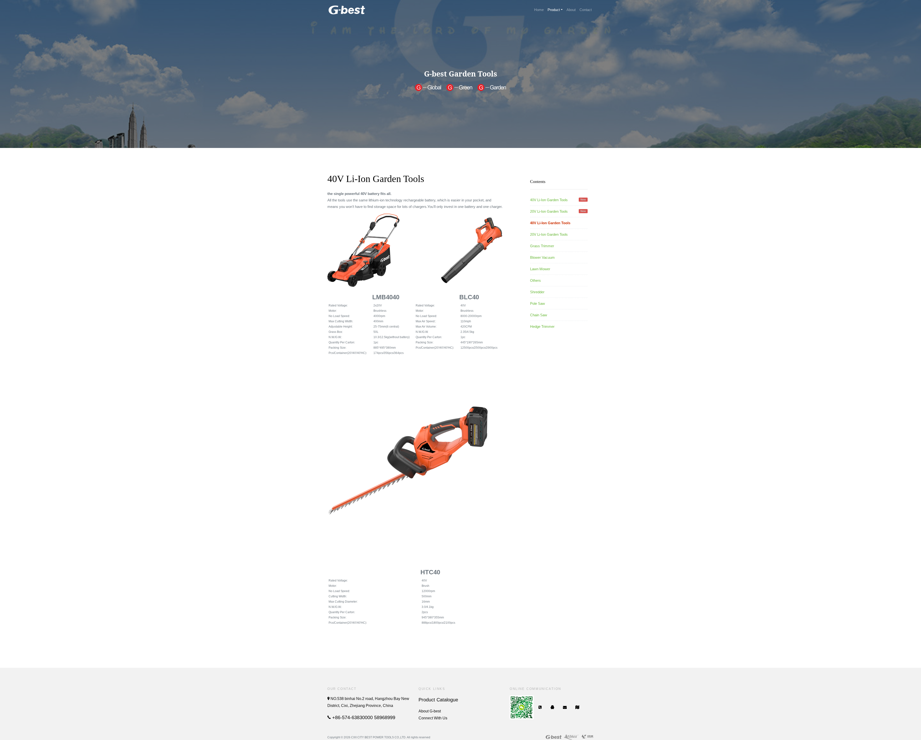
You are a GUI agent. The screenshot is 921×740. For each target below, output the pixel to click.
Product (554, 10)
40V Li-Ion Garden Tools (558, 200)
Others (535, 280)
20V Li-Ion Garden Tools (558, 211)
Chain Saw (538, 315)
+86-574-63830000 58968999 (363, 717)
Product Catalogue (438, 699)
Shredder (537, 292)
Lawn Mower (540, 269)
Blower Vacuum (542, 257)
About (571, 10)
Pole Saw (537, 303)
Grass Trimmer (542, 246)
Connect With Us (433, 718)
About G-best (430, 711)
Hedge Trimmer (542, 326)
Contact (585, 10)
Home (539, 10)
